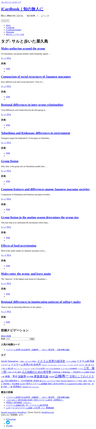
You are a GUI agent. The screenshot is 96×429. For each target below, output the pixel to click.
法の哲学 (23, 384)
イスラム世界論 (71, 361)
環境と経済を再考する (57, 384)
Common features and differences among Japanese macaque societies (45, 189)
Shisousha (10, 32)
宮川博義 (29, 377)
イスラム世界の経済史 (51, 361)
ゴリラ (76, 365)
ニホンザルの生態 (38, 368)
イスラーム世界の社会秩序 (26, 364)
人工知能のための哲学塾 (36, 371)
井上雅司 (17, 372)
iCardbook (10, 27)
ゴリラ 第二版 (84, 365)
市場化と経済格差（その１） (19, 403)
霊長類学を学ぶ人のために (30, 387)
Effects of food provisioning (18, 245)
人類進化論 (56, 372)
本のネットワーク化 (15, 34)
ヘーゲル (80, 368)
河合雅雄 (15, 384)
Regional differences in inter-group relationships (32, 104)
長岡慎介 (17, 386)
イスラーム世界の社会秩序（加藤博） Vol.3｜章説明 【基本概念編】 (38, 350)
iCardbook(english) (13, 30)
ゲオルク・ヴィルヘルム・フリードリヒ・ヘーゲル (57, 365)
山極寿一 (61, 376)
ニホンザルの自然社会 (52, 368)
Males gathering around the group (23, 48)
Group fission (9, 161)
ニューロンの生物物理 (69, 368)
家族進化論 (41, 376)
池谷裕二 (7, 384)
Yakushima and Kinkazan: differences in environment (35, 133)
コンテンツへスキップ (11, 2)
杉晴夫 (58, 381)
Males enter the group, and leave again (26, 273)
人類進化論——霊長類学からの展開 (75, 372)
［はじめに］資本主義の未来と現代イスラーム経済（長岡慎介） (35, 400)
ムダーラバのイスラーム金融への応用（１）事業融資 (30, 408)
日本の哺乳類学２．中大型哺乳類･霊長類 (21, 381)
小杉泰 (51, 377)
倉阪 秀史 (11, 376)
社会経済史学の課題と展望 (77, 384)
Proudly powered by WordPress (13, 412)
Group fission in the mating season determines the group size (40, 217)
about (8, 25)
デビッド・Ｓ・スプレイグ (22, 368)
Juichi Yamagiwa (9, 361)
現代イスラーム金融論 (36, 384)
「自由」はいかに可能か (28, 361)
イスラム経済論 (85, 361)
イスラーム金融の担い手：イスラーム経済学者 (27, 405)
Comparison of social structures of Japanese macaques (36, 76)
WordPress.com (47, 412)
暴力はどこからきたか (48, 381)
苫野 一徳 (7, 387)
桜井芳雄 (63, 381)
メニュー (5, 21)
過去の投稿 (6, 336)
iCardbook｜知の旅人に (22, 9)
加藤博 (22, 376)
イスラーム (5, 365)
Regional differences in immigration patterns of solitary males (41, 301)
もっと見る (6, 58)
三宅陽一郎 (10, 372)
